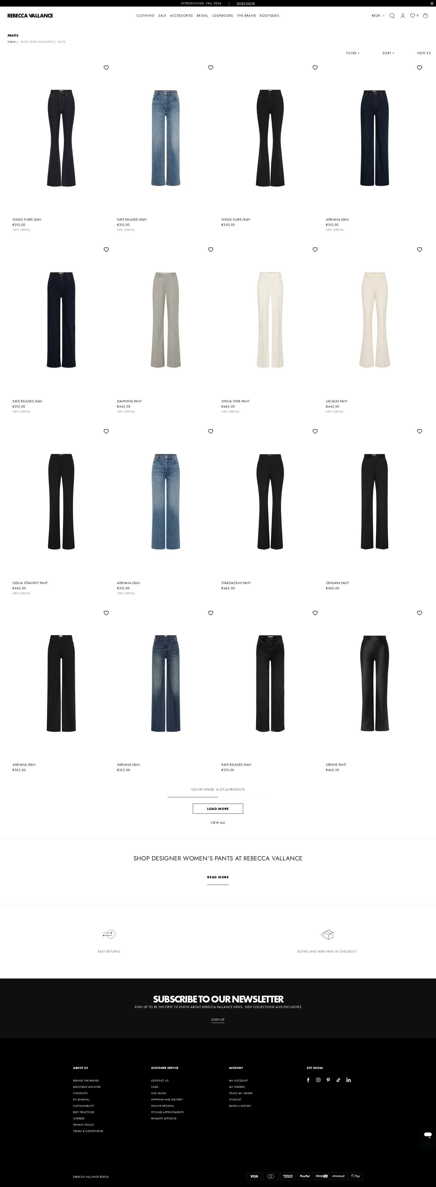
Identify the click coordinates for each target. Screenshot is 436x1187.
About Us (80, 1068)
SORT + (389, 53)
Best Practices (83, 1112)
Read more (218, 877)
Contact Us (160, 1080)
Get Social (315, 1068)
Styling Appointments (167, 1112)
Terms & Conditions (88, 1131)
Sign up (218, 1020)
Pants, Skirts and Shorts (36, 41)
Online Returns (162, 1105)
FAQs (154, 1087)
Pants (62, 41)
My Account (238, 1080)
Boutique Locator (87, 1087)
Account (236, 1068)
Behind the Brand (86, 1080)
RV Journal (81, 1099)
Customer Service (164, 1068)
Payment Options (163, 1118)
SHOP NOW (246, 3)
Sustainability (83, 1105)
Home (11, 41)
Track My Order (241, 1093)
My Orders (237, 1087)
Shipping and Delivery (167, 1099)
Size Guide (158, 1093)
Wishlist (235, 1099)
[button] (392, 15)
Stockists (80, 1093)
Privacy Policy (83, 1124)
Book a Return (240, 1105)
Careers (79, 1118)
